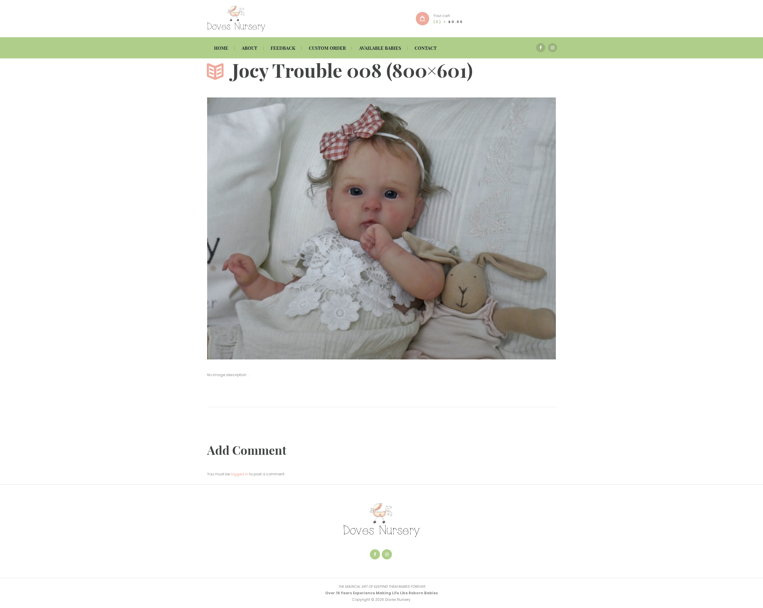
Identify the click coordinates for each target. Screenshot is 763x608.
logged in (239, 474)
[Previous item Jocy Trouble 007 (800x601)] (294, 228)
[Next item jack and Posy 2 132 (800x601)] (469, 228)
